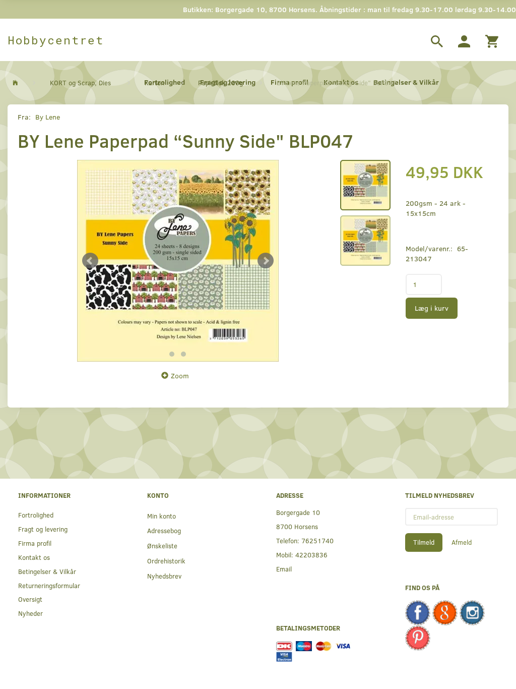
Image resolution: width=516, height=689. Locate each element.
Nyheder (30, 613)
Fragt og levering (43, 529)
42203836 (311, 554)
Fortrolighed (35, 514)
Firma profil (34, 543)
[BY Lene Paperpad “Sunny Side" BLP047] (178, 261)
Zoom (180, 375)
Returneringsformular (49, 585)
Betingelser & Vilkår (47, 571)
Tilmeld (423, 542)
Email (284, 568)
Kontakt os (34, 557)
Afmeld (462, 542)
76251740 (317, 540)
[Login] (464, 40)
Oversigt (30, 599)
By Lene (47, 117)
